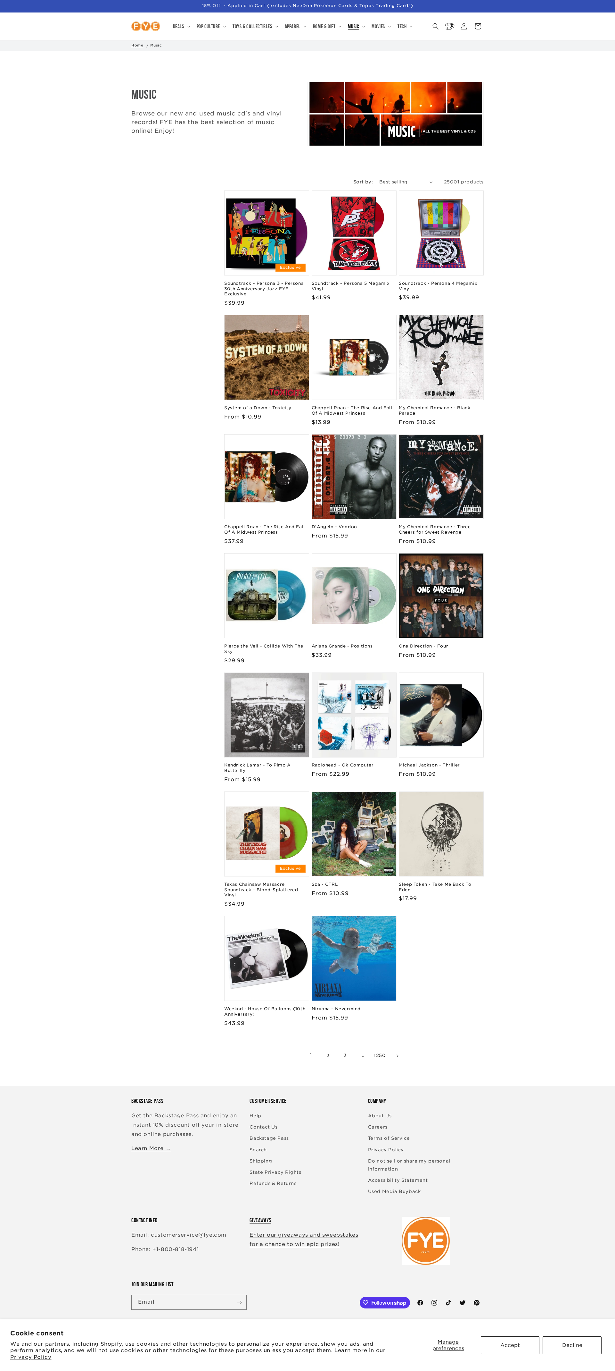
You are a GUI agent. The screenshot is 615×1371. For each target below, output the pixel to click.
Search (258, 1149)
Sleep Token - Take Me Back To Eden (435, 887)
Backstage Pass (269, 1138)
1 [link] (311, 1055)
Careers (378, 1127)
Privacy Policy (30, 1357)
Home (137, 45)
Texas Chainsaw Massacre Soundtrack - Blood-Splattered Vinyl (261, 890)
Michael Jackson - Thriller (429, 765)
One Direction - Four (423, 646)
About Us (380, 1115)
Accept (510, 1345)
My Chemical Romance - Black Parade (434, 410)
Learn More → (151, 1148)
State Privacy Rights (275, 1172)
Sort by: (363, 181)
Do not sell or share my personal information (409, 1165)
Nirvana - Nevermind (336, 1008)
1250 (380, 1055)
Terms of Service (389, 1138)
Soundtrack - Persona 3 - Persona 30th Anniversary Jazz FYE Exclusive (264, 289)
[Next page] (397, 1056)
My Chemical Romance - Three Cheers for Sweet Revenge (435, 529)
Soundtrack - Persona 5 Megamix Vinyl (351, 286)
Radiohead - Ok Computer (343, 765)
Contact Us (263, 1127)
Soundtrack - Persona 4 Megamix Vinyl (438, 286)
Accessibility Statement (398, 1180)
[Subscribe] (239, 1302)
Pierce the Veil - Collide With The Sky (263, 649)
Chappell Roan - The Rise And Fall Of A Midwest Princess (352, 410)
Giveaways (260, 1220)
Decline (572, 1345)
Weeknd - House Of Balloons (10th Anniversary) (264, 1011)
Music (156, 45)
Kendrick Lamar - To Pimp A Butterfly (257, 768)
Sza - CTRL (325, 884)
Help (255, 1115)
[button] (181, 26)
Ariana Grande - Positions (342, 646)
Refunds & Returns (273, 1183)
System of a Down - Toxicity (257, 407)
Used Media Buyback (394, 1191)
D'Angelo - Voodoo (334, 526)
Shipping (261, 1161)
